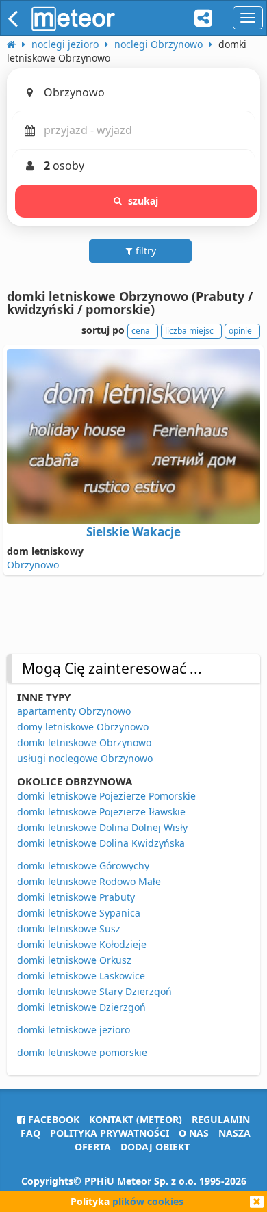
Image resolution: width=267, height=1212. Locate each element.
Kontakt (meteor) (135, 1119)
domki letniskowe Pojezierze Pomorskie (106, 795)
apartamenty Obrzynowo (74, 710)
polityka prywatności (109, 1133)
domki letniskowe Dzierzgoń (81, 1007)
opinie (240, 331)
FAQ (30, 1133)
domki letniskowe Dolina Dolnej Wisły (102, 827)
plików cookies (147, 1201)
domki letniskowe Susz (68, 928)
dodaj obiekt (155, 1146)
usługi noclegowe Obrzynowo (85, 758)
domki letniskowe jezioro (73, 1029)
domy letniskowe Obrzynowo (83, 726)
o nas (194, 1133)
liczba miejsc (189, 331)
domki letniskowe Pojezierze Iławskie (101, 811)
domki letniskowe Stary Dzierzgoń (94, 991)
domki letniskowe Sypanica (78, 912)
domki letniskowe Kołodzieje (82, 944)
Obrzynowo (33, 564)
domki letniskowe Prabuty (76, 897)
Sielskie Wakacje (133, 532)
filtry (144, 250)
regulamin (221, 1119)
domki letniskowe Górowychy (83, 865)
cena (140, 331)
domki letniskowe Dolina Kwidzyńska (101, 842)
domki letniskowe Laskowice (81, 975)
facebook (52, 1119)
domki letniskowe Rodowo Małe (89, 881)
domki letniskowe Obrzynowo (84, 742)
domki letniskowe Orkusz (74, 959)
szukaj (143, 200)
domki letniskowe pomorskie (82, 1052)
